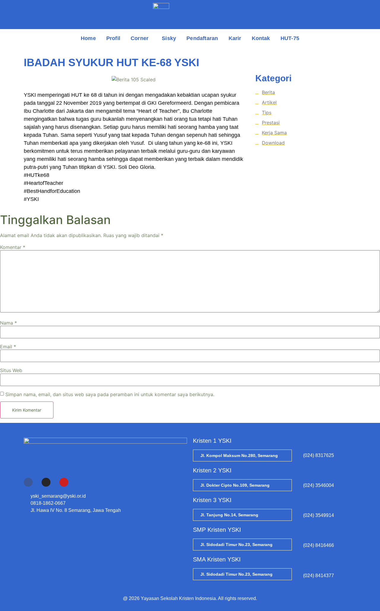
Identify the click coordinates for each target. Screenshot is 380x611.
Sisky (169, 38)
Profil (113, 38)
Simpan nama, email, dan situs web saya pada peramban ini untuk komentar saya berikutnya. (109, 394)
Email (8, 346)
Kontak (261, 38)
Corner (139, 38)
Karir (235, 38)
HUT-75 (290, 38)
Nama (8, 322)
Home (88, 38)
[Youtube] (63, 482)
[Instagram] (46, 482)
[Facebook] (28, 482)
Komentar (12, 247)
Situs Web (11, 370)
